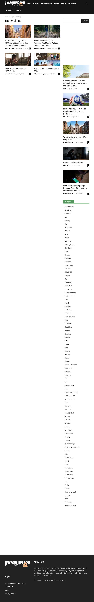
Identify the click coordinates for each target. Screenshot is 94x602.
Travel (18, 10)
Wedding (68, 502)
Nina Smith (66, 116)
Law (66, 382)
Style (66, 464)
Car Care (68, 248)
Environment (70, 296)
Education (68, 286)
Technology (10, 10)
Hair (66, 348)
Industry (68, 375)
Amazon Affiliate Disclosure (15, 583)
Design (67, 279)
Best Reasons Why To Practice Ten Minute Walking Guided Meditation (46, 43)
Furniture (68, 323)
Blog (66, 234)
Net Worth (72, 3)
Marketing (68, 406)
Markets (68, 409)
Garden (67, 337)
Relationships (70, 444)
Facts (67, 299)
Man (66, 402)
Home (6, 17)
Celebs (67, 255)
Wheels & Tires (70, 506)
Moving (67, 423)
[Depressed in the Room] (76, 153)
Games (67, 330)
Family (67, 303)
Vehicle (67, 495)
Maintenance (70, 399)
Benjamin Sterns (10, 74)
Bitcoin (67, 231)
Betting (67, 220)
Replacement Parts (72, 447)
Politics (67, 440)
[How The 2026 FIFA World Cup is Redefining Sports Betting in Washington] (76, 99)
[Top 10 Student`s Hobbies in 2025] (47, 59)
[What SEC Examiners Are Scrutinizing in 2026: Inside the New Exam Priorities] (76, 71)
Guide (67, 344)
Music (67, 427)
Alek (64, 88)
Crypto (67, 275)
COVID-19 (68, 272)
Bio (66, 224)
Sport (67, 461)
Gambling (68, 327)
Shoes (67, 451)
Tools (67, 485)
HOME (29, 3)
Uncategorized (70, 492)
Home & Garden (71, 365)
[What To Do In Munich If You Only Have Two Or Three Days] (76, 127)
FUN (66, 320)
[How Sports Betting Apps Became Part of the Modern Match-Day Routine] (76, 176)
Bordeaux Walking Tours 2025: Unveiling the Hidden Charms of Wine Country (16, 43)
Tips (66, 482)
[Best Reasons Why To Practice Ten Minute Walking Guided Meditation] (47, 31)
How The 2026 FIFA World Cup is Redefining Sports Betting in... (74, 111)
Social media (69, 457)
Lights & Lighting (71, 392)
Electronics (69, 289)
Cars (66, 251)
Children (68, 258)
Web (66, 499)
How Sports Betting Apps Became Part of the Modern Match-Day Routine (75, 188)
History (67, 354)
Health (63, 3)
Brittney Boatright (39, 48)
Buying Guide (70, 244)
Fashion (68, 306)
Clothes (67, 269)
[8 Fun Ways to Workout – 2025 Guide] (18, 59)
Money (67, 416)
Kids (66, 378)
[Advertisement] (76, 44)
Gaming (56, 3)
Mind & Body (70, 413)
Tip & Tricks (69, 478)
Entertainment (46, 3)
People (67, 437)
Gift (66, 341)
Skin (66, 454)
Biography (68, 227)
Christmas (68, 262)
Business (36, 3)
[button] (86, 3)
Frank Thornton (9, 48)
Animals (68, 214)
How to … (68, 372)
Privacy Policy (10, 593)
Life (66, 389)
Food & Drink (70, 317)
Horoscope (69, 368)
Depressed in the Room (73, 162)
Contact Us (9, 587)
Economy (68, 282)
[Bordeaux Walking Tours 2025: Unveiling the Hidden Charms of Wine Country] (18, 31)
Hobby (67, 358)
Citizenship (69, 265)
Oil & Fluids (69, 433)
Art (66, 217)
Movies (67, 420)
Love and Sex (70, 396)
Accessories (69, 207)
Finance (68, 313)
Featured (68, 310)
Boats (67, 238)
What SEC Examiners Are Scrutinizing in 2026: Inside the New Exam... (75, 83)
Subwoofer (69, 468)
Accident (68, 210)
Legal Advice (69, 385)
